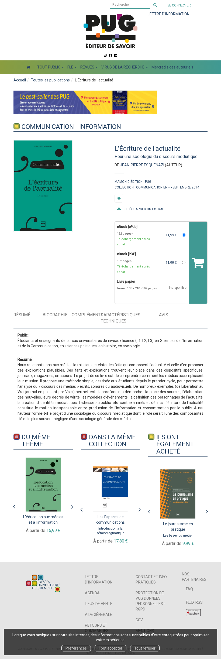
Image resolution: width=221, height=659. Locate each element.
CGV (139, 620)
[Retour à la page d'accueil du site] (110, 31)
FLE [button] (70, 67)
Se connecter (179, 5)
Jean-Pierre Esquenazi (142, 165)
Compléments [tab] (86, 314)
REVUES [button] (87, 67)
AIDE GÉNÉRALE (98, 614)
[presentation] (14, 505)
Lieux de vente (98, 604)
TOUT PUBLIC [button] (49, 67)
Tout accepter (110, 648)
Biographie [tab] (55, 314)
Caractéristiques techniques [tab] (120, 318)
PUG (148, 182)
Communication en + (153, 187)
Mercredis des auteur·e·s (172, 67)
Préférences (76, 648)
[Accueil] (28, 67)
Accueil (19, 80)
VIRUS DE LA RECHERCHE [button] (123, 67)
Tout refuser (145, 648)
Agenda (92, 593)
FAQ (189, 589)
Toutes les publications (50, 80)
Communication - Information (71, 127)
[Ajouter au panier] (198, 263)
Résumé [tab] (21, 314)
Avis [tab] (163, 314)
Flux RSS (194, 602)
